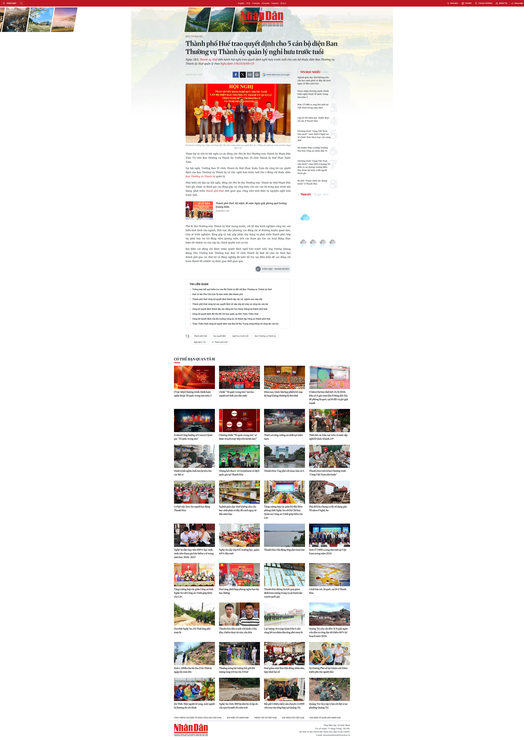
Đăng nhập (519, 3)
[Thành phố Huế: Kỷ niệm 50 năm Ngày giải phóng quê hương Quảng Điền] (199, 210)
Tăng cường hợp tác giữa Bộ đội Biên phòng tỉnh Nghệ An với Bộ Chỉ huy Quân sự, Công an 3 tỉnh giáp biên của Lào (283, 512)
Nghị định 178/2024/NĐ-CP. (237, 63)
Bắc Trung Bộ (194, 36)
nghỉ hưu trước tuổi (240, 336)
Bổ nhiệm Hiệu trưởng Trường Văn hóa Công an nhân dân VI (312, 149)
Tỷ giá (317, 194)
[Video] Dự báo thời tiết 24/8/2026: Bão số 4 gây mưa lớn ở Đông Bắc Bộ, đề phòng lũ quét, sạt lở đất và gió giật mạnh (328, 397)
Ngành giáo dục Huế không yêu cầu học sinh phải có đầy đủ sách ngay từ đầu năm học (314, 80)
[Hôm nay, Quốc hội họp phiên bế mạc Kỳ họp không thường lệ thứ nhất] (284, 377)
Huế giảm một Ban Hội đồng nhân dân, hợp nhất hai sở (284, 670)
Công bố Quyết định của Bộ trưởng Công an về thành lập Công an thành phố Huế (231, 319)
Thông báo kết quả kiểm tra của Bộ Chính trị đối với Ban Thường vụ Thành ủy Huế (232, 289)
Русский (265, 3)
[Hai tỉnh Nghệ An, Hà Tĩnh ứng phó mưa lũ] (194, 614)
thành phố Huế (215, 190)
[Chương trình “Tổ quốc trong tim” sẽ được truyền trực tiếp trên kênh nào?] (239, 420)
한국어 (283, 3)
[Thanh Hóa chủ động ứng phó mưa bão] (284, 535)
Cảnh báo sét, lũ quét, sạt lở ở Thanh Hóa (327, 591)
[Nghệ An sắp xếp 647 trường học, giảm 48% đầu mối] (239, 535)
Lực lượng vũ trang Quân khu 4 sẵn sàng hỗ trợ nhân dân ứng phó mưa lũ (283, 630)
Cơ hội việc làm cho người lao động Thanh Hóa (192, 508)
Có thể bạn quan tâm (194, 359)
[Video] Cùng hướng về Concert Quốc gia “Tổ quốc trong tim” (193, 436)
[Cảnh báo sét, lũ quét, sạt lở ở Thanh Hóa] (329, 574)
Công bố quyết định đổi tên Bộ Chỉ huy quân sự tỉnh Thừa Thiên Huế (225, 314)
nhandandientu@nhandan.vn (336, 735)
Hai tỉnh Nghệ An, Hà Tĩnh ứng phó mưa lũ (192, 630)
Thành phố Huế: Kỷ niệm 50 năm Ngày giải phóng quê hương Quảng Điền (251, 205)
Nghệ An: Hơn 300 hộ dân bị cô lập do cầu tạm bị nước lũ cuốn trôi (238, 705)
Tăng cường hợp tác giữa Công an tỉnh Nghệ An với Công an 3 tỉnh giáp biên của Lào (193, 593)
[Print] (257, 75)
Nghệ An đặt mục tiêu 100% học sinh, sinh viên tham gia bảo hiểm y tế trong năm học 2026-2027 (194, 553)
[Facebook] (236, 75)
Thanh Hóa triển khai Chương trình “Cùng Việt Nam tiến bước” (327, 472)
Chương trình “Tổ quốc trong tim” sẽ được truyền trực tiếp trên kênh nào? (238, 436)
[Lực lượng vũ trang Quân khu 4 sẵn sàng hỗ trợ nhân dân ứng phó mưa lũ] (284, 614)
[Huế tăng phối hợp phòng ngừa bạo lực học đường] (239, 574)
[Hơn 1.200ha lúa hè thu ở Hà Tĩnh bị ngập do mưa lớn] (194, 653)
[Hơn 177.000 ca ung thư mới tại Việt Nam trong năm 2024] (329, 535)
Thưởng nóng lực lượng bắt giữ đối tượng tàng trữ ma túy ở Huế (237, 670)
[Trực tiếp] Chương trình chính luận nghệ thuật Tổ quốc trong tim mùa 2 (313, 94)
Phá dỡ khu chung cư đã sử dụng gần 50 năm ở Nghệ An (328, 508)
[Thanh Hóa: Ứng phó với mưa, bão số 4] (284, 456)
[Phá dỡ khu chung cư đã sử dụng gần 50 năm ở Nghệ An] (329, 492)
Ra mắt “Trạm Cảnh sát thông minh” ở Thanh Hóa (312, 182)
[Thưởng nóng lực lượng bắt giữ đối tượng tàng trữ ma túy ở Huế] (239, 653)
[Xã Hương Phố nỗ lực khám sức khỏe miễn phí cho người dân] (329, 653)
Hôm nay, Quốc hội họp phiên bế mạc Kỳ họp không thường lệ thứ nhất (283, 393)
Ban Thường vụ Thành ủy (200, 176)
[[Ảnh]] (239, 377)
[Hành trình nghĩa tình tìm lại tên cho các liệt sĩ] (194, 456)
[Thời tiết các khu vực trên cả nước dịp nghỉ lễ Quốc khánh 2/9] (329, 420)
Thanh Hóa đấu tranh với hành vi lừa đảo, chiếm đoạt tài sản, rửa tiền (238, 630)
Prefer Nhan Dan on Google (277, 75)
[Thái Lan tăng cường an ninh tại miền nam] (284, 420)
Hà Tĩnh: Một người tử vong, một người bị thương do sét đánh (194, 705)
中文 (248, 3)
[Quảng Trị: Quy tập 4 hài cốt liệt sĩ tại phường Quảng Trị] (329, 689)
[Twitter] (243, 75)
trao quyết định (219, 336)
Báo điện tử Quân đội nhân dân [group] (325, 717)
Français (256, 3)
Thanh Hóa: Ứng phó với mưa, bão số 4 (284, 470)
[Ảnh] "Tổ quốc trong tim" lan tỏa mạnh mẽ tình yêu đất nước (236, 393)
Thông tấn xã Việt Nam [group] (265, 717)
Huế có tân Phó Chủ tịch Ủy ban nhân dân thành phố (217, 294)
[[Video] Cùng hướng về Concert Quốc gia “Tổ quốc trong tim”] (194, 420)
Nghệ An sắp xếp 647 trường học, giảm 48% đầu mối (239, 551)
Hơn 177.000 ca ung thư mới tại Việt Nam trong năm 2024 (312, 106)
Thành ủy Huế (209, 59)
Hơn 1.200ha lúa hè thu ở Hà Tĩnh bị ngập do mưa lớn (193, 670)
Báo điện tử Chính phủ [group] (238, 717)
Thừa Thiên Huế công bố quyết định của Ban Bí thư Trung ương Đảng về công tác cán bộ (235, 323)
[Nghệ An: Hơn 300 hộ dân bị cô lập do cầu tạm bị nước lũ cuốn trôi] (239, 689)
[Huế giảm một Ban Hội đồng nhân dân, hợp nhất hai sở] (284, 653)
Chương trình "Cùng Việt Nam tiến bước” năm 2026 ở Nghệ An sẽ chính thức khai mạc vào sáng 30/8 (314, 136)
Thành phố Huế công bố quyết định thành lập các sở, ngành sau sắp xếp (227, 299)
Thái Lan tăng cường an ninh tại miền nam (283, 436)
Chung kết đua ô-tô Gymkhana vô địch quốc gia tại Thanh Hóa (239, 472)
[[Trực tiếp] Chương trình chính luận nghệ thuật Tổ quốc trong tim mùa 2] (194, 377)
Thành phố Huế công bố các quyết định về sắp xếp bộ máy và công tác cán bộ (230, 304)
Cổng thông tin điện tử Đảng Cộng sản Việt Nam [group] (197, 717)
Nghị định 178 (200, 342)
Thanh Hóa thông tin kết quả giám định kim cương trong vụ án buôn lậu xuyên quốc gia (283, 593)
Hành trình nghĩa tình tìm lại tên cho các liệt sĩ (193, 472)
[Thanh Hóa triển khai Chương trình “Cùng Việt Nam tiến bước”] (329, 456)
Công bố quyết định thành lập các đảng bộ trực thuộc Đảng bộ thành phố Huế (229, 309)
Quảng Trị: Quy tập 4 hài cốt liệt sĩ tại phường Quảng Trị (328, 705)
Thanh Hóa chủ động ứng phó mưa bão (284, 549)
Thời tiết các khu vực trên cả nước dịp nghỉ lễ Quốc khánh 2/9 (328, 436)
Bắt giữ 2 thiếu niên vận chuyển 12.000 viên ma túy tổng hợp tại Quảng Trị (284, 705)
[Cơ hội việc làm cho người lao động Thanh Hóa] (194, 492)
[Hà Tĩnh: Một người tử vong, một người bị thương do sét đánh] (194, 689)
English (241, 3)
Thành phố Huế (200, 336)
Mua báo (454, 3)
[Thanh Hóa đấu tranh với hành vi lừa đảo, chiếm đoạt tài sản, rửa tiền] (239, 614)
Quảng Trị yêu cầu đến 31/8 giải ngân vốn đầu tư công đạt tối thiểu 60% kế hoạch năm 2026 (328, 632)
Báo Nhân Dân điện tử (262, 18)
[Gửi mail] (250, 75)
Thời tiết (305, 194)
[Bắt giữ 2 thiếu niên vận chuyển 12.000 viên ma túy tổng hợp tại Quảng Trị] (284, 689)
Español (274, 3)
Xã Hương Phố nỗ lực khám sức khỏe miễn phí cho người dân (328, 670)
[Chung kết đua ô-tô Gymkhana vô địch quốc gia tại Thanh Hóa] (239, 456)
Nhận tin (503, 3)
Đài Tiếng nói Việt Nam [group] (293, 717)
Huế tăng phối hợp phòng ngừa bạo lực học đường (239, 591)
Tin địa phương (485, 3)
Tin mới (468, 3)
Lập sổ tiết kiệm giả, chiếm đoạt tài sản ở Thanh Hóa (313, 119)
